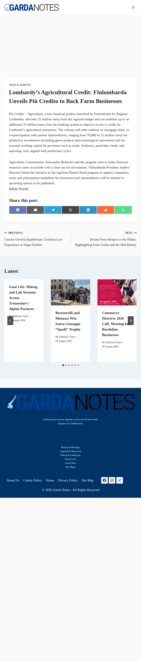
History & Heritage (70, 447)
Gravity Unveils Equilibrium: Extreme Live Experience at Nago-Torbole (33, 239)
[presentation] (70, 292)
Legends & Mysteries (70, 451)
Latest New (70, 463)
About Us (12, 480)
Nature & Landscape (70, 455)
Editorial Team (20, 316)
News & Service (20, 85)
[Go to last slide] (10, 320)
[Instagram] (112, 480)
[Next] (131, 320)
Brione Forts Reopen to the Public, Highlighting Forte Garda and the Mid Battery (106, 239)
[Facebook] (104, 480)
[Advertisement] (70, 42)
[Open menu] (133, 7)
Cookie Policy (32, 480)
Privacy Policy (68, 480)
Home (50, 480)
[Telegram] (119, 480)
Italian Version (18, 188)
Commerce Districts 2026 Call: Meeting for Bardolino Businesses (116, 324)
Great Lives (70, 459)
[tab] (63, 365)
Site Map (70, 466)
